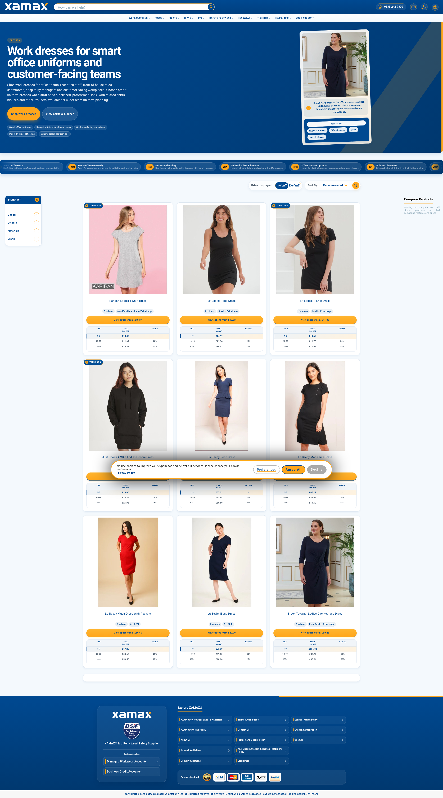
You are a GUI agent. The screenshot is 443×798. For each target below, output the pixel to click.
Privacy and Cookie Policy (252, 740)
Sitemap (299, 740)
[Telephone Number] (379, 6)
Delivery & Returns (191, 761)
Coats (173, 18)
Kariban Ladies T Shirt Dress (127, 300)
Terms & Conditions (248, 719)
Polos (158, 18)
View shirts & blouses (60, 114)
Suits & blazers (316, 137)
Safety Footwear (220, 18)
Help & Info (282, 18)
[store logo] (26, 7)
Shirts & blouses (317, 130)
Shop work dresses (23, 114)
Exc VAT (294, 185)
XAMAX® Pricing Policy (193, 729)
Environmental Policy (306, 729)
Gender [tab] (12, 214)
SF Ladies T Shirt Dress (315, 300)
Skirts (353, 129)
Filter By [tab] (14, 199)
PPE (200, 18)
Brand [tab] (11, 238)
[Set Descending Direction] (355, 185)
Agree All (294, 469)
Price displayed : (262, 185)
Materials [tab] (13, 230)
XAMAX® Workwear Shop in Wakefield (201, 719)
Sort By (312, 185)
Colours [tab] (12, 222)
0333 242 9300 (393, 6)
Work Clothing (138, 18)
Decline (317, 469)
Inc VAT (282, 185)
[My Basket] (435, 7)
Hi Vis (187, 18)
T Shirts (262, 18)
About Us (186, 740)
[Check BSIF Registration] (131, 738)
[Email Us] (413, 6)
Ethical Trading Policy (306, 719)
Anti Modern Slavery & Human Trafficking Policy (260, 750)
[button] (334, 185)
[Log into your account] (424, 6)
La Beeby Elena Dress (221, 613)
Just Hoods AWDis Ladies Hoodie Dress (128, 457)
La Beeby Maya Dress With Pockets (128, 613)
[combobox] (134, 7)
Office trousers (338, 130)
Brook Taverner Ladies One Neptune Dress (315, 613)
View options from (128, 320)
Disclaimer (243, 761)
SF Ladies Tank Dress (221, 300)
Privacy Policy (125, 473)
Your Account (305, 18)
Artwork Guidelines (191, 750)
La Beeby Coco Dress (221, 457)
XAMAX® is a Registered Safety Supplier (132, 743)
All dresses (336, 123)
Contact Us (244, 729)
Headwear (244, 18)
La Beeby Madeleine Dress (315, 457)
